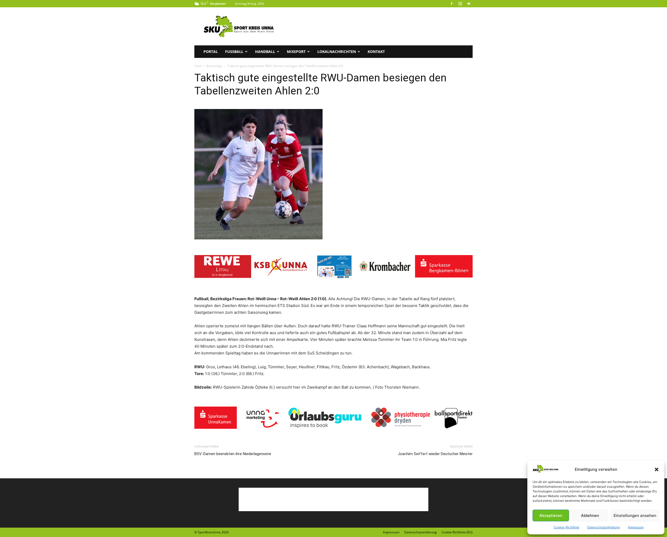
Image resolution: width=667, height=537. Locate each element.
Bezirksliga (214, 66)
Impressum (636, 527)
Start (197, 66)
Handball (265, 51)
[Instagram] (460, 3)
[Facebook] (451, 3)
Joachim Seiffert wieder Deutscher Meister (435, 453)
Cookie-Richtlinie (566, 527)
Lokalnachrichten (336, 51)
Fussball (234, 51)
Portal (210, 51)
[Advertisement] (378, 26)
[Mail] (469, 3)
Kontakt (376, 51)
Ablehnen (590, 515)
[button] (656, 469)
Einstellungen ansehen (635, 515)
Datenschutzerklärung (603, 527)
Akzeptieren (550, 515)
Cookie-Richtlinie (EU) (457, 532)
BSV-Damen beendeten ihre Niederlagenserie (232, 453)
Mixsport (296, 51)
